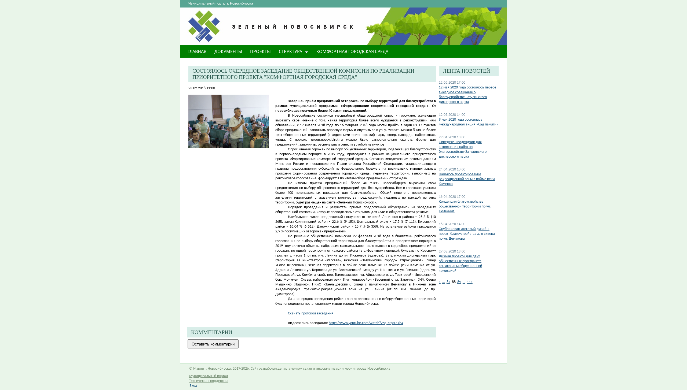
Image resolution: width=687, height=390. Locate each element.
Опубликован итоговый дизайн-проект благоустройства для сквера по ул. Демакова (467, 234)
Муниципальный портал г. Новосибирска (220, 4)
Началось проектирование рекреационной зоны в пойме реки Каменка (467, 179)
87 (448, 282)
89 (459, 282)
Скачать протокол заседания (311, 313)
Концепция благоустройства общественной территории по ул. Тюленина (465, 206)
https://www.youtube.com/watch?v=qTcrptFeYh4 (366, 323)
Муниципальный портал (208, 376)
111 (470, 282)
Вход (193, 386)
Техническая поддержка (208, 381)
